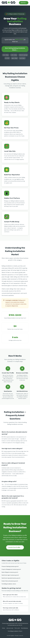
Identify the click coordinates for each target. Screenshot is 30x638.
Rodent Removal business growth (10, 581)
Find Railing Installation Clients (15, 631)
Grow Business (24, 628)
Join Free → (24, 2)
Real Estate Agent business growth (10, 575)
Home (3, 628)
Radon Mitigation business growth (10, 572)
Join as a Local (9, 628)
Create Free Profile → (15, 547)
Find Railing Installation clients (9, 584)
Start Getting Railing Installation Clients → (15, 49)
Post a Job (17, 628)
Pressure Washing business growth (10, 566)
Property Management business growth (11, 569)
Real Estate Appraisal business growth (11, 578)
